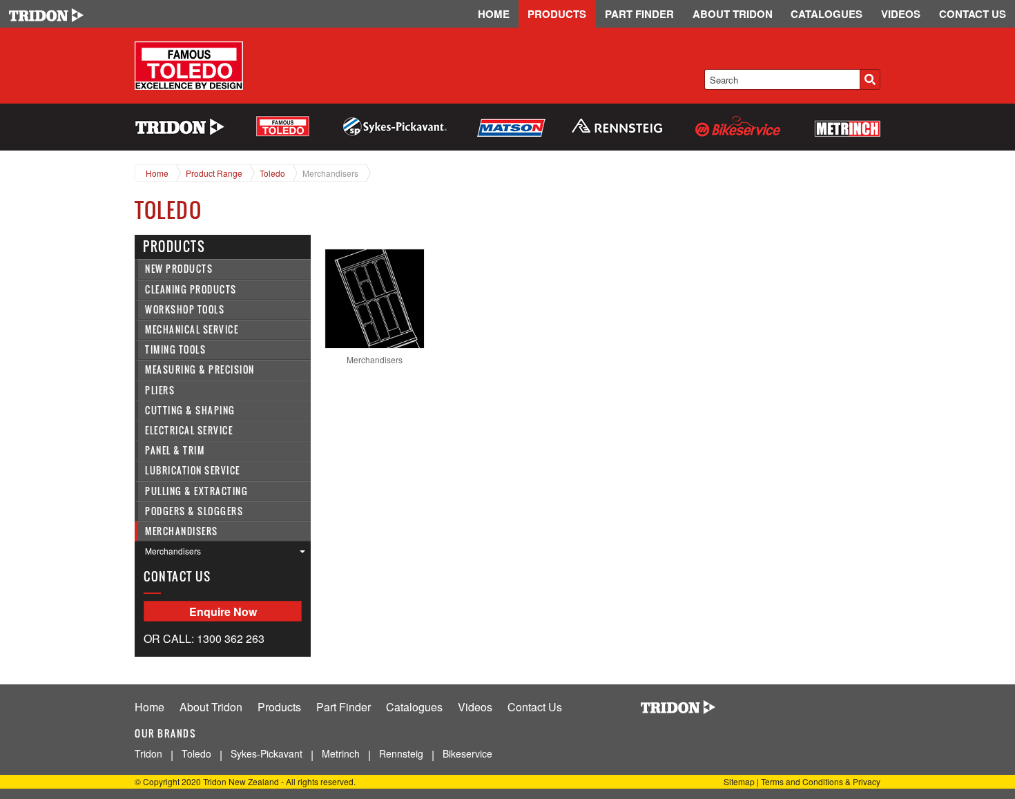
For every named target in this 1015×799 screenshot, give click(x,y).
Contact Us (535, 707)
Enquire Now (223, 611)
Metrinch (341, 753)
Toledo (272, 173)
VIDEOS (900, 13)
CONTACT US (972, 13)
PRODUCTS (557, 13)
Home (157, 173)
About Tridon (211, 707)
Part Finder (343, 707)
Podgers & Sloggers (194, 511)
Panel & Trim (174, 450)
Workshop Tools (184, 309)
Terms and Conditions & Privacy (820, 781)
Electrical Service (189, 430)
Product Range (214, 173)
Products (279, 707)
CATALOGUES (826, 13)
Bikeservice (467, 753)
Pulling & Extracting (196, 491)
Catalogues (414, 707)
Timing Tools (175, 349)
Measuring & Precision (200, 369)
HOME (494, 13)
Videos (475, 707)
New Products (179, 269)
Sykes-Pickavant (266, 753)
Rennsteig (401, 753)
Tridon (148, 753)
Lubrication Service (192, 470)
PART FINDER (639, 13)
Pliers (160, 390)
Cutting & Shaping (190, 410)
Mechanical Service (191, 329)
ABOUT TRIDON (733, 13)
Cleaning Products (191, 289)
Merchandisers (330, 173)
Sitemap (739, 781)
